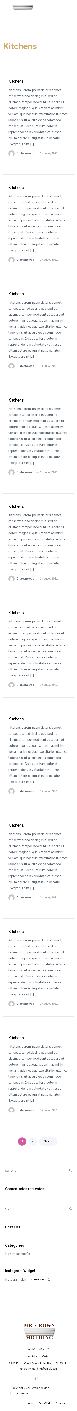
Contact (60, 1403)
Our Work (45, 1403)
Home (29, 1403)
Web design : (40, 1388)
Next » (48, 1141)
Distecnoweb (19, 1393)
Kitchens (16, 81)
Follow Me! (37, 1279)
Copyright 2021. (21, 1388)
